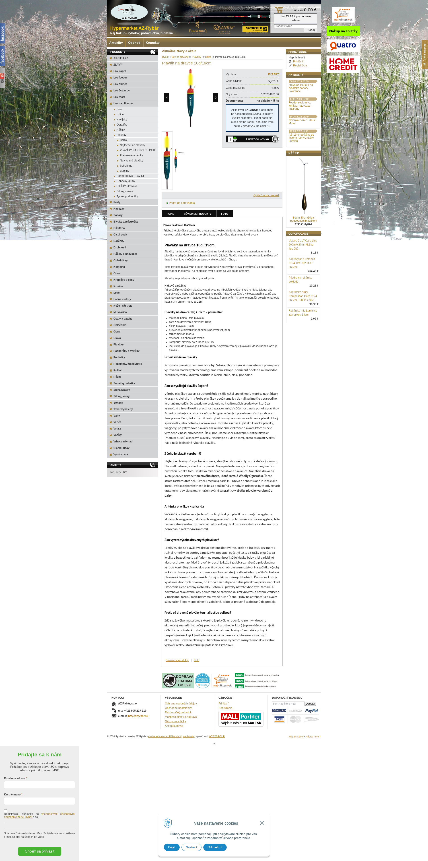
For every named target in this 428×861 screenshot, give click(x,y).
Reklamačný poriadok (178, 712)
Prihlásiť (298, 61)
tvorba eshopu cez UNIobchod (164, 736)
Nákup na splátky (175, 721)
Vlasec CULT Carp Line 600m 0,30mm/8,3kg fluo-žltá (303, 244)
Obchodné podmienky (178, 708)
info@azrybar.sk (138, 716)
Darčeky (118, 241)
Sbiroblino (126, 165)
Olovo (117, 338)
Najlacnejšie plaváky (132, 145)
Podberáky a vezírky (126, 351)
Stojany (118, 402)
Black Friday (121, 448)
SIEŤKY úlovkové (127, 186)
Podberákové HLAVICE (131, 176)
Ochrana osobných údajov (181, 703)
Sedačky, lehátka (124, 383)
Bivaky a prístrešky (125, 221)
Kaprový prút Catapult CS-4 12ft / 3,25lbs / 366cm (302, 263)
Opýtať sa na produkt (266, 195)
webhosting (189, 736)
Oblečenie (119, 325)
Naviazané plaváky (131, 160)
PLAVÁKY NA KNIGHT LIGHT (137, 150)
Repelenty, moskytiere (127, 363)
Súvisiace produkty (197, 214)
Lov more (119, 97)
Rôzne (117, 376)
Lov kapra (119, 71)
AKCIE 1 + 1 (121, 58)
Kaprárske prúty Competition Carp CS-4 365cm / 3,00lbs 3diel (303, 296)
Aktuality (116, 42)
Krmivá (118, 286)
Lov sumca (120, 84)
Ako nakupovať (174, 725)
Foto (224, 214)
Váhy (116, 415)
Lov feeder (120, 77)
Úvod (165, 57)
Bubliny (124, 170)
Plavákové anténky (131, 155)
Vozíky (117, 435)
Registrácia (300, 65)
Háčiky (121, 129)
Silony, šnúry (121, 396)
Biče (119, 109)
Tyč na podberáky (127, 196)
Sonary (118, 215)
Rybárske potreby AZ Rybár (129, 12)
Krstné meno (12, 794)
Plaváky (196, 57)
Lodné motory (122, 299)
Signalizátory (121, 389)
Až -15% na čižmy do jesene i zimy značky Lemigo (301, 137)
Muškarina (120, 312)
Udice (120, 114)
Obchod (134, 42)
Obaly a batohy (122, 318)
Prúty (116, 202)
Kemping (119, 266)
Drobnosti (119, 247)
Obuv (116, 273)
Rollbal (117, 370)
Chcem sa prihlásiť (40, 851)
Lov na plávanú (180, 57)
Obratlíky (122, 124)
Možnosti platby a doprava (181, 717)
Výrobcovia (120, 454)
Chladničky (120, 260)
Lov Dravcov (121, 90)
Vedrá (117, 428)
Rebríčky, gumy (126, 181)
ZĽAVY (117, 64)
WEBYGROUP (217, 736)
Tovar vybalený (123, 409)
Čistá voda (120, 234)
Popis (170, 214)
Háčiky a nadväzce (125, 254)
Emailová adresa (14, 778)
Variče (117, 422)
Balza (208, 57)
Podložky (119, 357)
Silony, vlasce (125, 191)
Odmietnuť (215, 847)
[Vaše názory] (425, 54)
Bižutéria (119, 228)
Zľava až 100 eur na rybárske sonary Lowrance (301, 88)
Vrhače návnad (122, 441)
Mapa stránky (296, 736)
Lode (116, 292)
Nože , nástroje (122, 305)
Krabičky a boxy (123, 279)
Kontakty (153, 42)
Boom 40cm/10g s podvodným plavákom (303, 219)
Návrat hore (313, 736)
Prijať (171, 847)
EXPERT (273, 74)
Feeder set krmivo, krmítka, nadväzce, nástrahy (300, 105)
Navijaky (122, 119)
